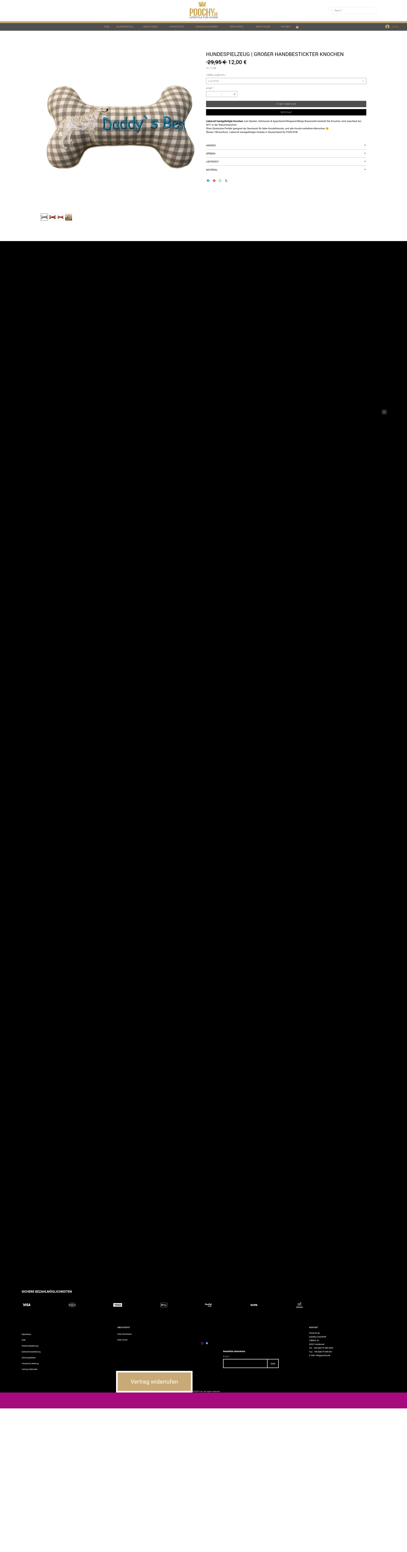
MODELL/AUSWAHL (216, 75)
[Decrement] (208, 94)
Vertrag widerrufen (30, 1369)
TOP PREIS (285, 27)
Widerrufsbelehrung (30, 1345)
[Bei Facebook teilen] (208, 181)
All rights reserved (212, 1391)
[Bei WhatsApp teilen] (220, 181)
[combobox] (286, 81)
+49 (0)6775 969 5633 (323, 1347)
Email (226, 1356)
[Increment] (235, 94)
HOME (106, 27)
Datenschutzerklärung (31, 1351)
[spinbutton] (221, 94)
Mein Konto (122, 1339)
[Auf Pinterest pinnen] (214, 181)
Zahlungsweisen (29, 1357)
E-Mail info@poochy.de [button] (319, 1355)
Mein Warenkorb (124, 1334)
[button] (297, 26)
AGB (23, 1340)
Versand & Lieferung (30, 1363)
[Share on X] (226, 181)
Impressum (26, 1334)
